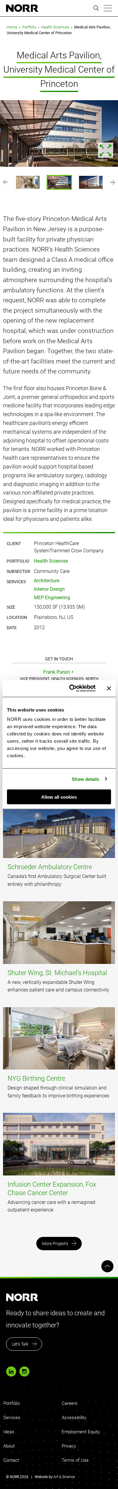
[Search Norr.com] (96, 8)
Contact (11, 1460)
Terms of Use (75, 1460)
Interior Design (49, 589)
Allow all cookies (59, 797)
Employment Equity (81, 1432)
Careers (69, 1403)
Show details (85, 778)
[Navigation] (108, 8)
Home (12, 27)
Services (11, 1417)
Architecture (46, 580)
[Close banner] (109, 688)
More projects (55, 1243)
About (9, 1446)
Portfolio (29, 27)
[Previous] (6, 182)
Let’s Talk (20, 1344)
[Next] (112, 182)
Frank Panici (56, 672)
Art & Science (64, 1477)
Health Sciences (55, 27)
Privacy (69, 1446)
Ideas (8, 1432)
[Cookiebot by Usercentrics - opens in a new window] (72, 688)
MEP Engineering (52, 597)
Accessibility (74, 1417)
